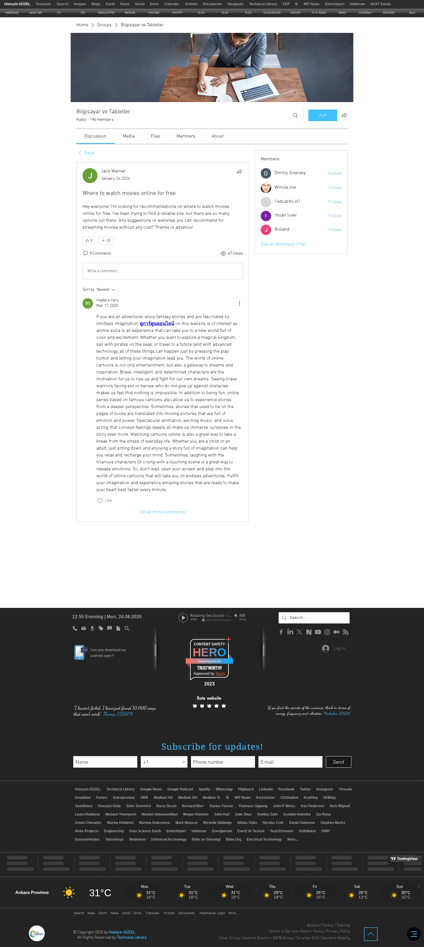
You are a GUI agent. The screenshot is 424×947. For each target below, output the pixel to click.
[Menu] (414, 934)
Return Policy (312, 931)
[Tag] (101, 628)
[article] (162, 341)
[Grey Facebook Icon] (281, 632)
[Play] (183, 618)
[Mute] (236, 615)
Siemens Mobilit (334, 938)
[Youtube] (318, 632)
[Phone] (75, 628)
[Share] (239, 171)
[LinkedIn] (290, 632)
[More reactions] (106, 240)
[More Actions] (239, 303)
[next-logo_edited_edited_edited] (308, 632)
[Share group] (344, 115)
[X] (299, 632)
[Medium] (336, 632)
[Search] (295, 115)
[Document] (118, 628)
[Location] (92, 628)
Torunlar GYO (307, 938)
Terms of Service (283, 931)
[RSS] (345, 632)
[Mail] (83, 628)
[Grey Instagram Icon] (327, 632)
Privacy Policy (338, 931)
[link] (95, 136)
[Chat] (109, 628)
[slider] (242, 615)
